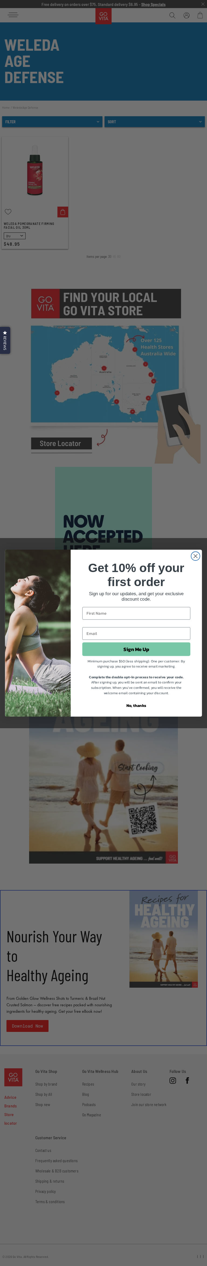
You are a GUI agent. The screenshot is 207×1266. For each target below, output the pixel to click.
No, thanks (136, 705)
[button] (5, 340)
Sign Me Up (136, 649)
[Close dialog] (195, 556)
